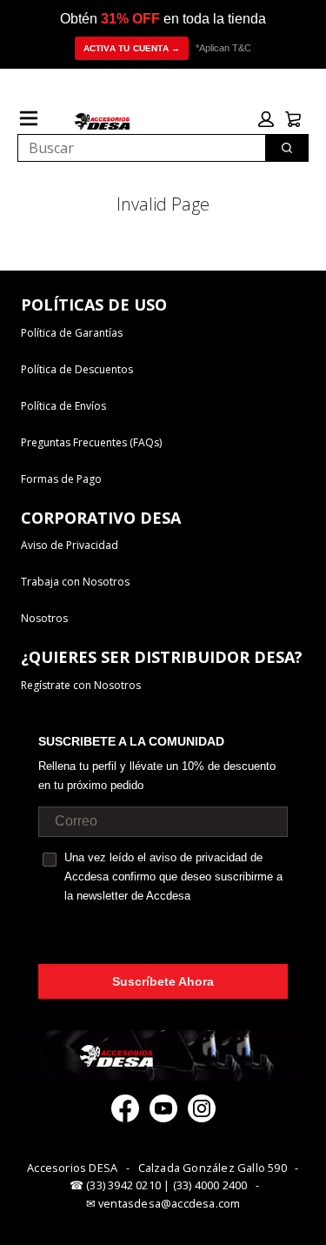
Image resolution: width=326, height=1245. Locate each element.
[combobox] (134, 148)
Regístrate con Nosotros (81, 685)
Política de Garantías (72, 332)
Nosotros (44, 618)
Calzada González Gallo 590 (212, 1167)
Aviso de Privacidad (69, 545)
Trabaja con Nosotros (75, 581)
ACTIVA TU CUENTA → (132, 48)
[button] (266, 119)
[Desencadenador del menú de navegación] (28, 118)
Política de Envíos (63, 405)
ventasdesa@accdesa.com (169, 1203)
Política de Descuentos (77, 369)
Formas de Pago (61, 479)
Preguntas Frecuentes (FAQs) (91, 442)
